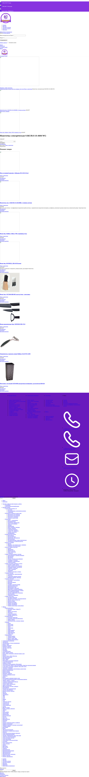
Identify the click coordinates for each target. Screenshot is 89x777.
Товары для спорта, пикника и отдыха (13, 563)
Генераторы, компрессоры (13, 522)
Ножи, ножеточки (28, 89)
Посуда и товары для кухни (18, 89)
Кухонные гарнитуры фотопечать (15, 618)
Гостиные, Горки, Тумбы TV (14, 609)
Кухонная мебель (9, 616)
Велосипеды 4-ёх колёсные (14, 515)
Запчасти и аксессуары (13, 517)
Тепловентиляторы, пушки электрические (17, 540)
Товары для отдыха (9, 596)
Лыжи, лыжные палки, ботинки (15, 565)
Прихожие (10, 612)
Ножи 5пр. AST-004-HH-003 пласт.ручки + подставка (15, 294)
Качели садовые (11, 601)
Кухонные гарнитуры (12, 617)
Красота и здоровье (9, 542)
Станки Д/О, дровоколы (13, 530)
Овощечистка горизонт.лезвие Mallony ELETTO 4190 (15, 354)
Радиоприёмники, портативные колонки (17, 510)
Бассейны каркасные (12, 597)
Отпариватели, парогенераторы (15, 574)
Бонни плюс (10, 625)
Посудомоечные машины (13, 591)
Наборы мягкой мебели (13, 639)
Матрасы (7, 622)
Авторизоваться (4, 40)
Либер (9, 629)
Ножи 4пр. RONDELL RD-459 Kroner (10, 263)
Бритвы (9, 543)
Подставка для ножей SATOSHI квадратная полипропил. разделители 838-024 (22, 383)
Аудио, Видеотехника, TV (11, 508)
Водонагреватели (12, 536)
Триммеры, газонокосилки (14, 561)
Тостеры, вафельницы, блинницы (15, 592)
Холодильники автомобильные (12, 506)
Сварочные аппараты (12, 529)
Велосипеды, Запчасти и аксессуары (13, 513)
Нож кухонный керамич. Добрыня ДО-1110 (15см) (14, 173)
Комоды (9, 610)
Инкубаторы (10, 556)
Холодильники (11, 594)
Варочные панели (12, 582)
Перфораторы (11, 526)
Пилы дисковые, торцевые (14, 527)
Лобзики (10, 525)
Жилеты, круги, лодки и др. (14, 599)
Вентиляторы (11, 535)
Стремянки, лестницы (13, 560)
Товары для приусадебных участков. (13, 554)
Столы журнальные (12, 613)
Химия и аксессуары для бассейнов (16, 605)
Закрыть (2, 769)
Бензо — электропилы (13, 520)
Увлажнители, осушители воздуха (15, 541)
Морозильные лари (12, 587)
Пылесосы (10, 575)
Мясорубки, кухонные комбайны (15, 589)
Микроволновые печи (13, 585)
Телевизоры (10, 512)
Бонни (9, 623)
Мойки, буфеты (11, 619)
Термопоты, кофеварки (13, 595)
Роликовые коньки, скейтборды (15, 567)
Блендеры (10, 581)
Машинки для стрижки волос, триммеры (17, 544)
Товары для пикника (12, 603)
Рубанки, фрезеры (12, 528)
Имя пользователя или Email (6, 35)
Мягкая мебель (8, 634)
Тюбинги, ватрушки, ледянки (14, 571)
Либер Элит (10, 633)
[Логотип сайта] (8, 22)
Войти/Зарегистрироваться (9, 765)
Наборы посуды (11, 550)
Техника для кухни (9, 578)
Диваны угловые (11, 637)
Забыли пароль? (3, 42)
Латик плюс (10, 627)
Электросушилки (12, 562)
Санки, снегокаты (12, 569)
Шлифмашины (11, 533)
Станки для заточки (12, 532)
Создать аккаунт (6, 33)
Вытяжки (10, 583)
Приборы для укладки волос (14, 546)
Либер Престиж (11, 632)
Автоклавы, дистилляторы (14, 579)
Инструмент (8, 519)
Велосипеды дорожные (13, 516)
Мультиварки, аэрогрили (13, 588)
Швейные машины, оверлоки (14, 577)
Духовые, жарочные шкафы (14, 584)
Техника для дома (9, 572)
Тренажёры (10, 570)
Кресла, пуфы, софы (12, 638)
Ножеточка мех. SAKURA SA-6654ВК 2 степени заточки (13, 110)
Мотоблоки (10, 557)
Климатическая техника (10, 534)
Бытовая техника (8, 89)
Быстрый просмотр (4, 180)
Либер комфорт (11, 630)
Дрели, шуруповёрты (12, 523)
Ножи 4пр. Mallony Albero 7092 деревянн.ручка (10, 132)
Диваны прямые (11, 636)
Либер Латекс (11, 631)
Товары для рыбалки (12, 604)
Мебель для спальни (12, 611)
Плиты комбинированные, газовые (15, 590)
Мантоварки (10, 549)
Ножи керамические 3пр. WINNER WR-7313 (12, 324)
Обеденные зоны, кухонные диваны (16, 620)
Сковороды (10, 553)
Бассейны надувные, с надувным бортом (17, 598)
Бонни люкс (10, 624)
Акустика (10, 509)
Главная (2, 89)
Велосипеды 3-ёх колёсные (14, 514)
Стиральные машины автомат (14, 576)
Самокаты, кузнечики (13, 568)
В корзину (2, 142)
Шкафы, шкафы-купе (12, 615)
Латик (9, 626)
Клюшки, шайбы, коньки (13, 564)
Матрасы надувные (12, 602)
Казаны (9, 548)
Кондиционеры (11, 539)
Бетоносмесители (12, 521)
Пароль (2, 37)
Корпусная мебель (9, 608)
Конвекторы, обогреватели (14, 537)
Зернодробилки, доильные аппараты (16, 555)
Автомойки (7, 505)
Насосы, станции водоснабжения (15, 558)
